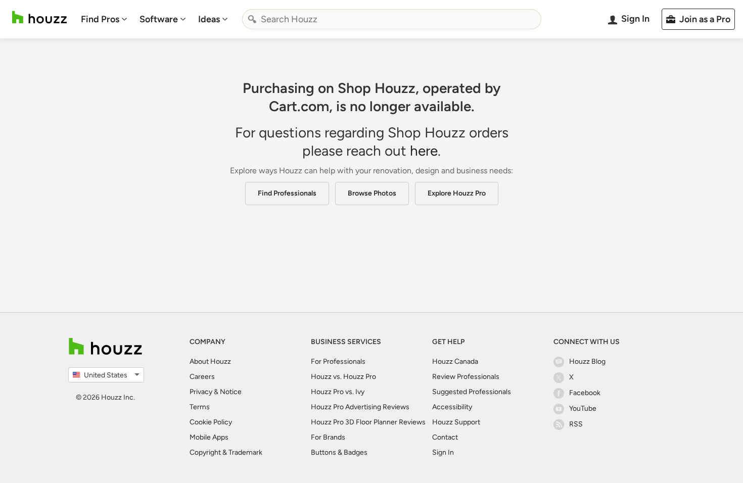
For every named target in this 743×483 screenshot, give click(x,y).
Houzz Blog (587, 361)
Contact (445, 437)
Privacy (201, 392)
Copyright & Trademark (226, 452)
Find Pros (100, 19)
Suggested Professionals (471, 392)
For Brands (328, 437)
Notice (231, 392)
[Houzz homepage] (39, 17)
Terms (200, 407)
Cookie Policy (211, 422)
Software (159, 19)
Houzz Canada (455, 361)
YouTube (582, 408)
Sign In (443, 452)
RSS (576, 424)
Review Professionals (465, 376)
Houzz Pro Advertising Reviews (360, 407)
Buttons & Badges (339, 452)
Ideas (209, 19)
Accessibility (452, 407)
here (424, 150)
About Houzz (210, 361)
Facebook (584, 393)
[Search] (252, 19)
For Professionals (338, 361)
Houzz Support (456, 422)
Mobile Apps (209, 437)
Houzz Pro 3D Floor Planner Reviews (368, 422)
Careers (202, 376)
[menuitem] (104, 19)
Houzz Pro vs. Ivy (337, 392)
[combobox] (391, 19)
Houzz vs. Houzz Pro (343, 376)
